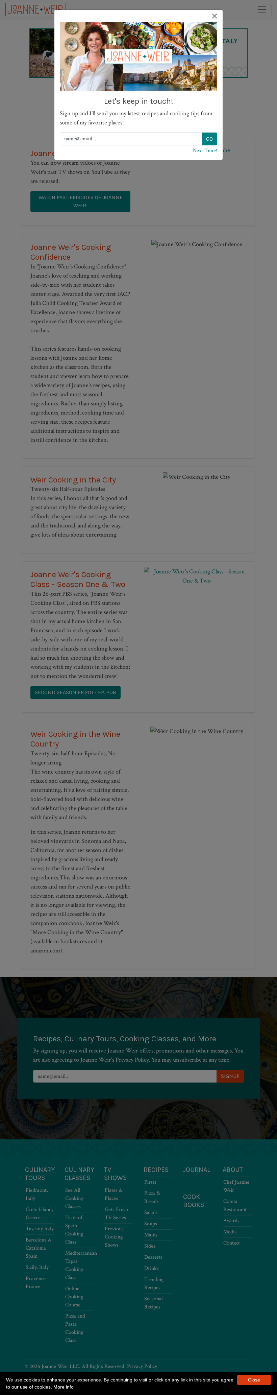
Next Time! (205, 150)
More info (63, 1387)
